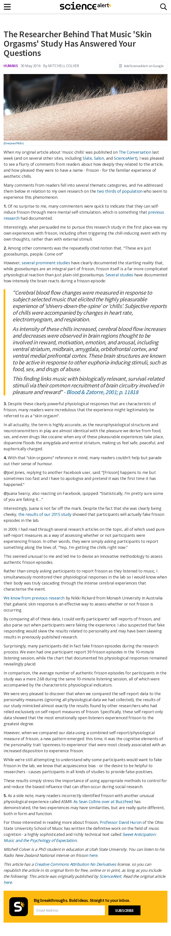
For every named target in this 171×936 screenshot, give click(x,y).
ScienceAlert (125, 158)
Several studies (119, 274)
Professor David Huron (121, 822)
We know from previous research (34, 598)
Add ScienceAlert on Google (144, 66)
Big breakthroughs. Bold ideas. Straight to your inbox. (82, 900)
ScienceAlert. (110, 876)
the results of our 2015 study (44, 514)
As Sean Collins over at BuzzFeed (103, 801)
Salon (99, 158)
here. (8, 882)
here (93, 855)
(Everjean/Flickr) (13, 143)
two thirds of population (119, 191)
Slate (87, 158)
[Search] (163, 7)
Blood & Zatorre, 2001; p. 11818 (102, 392)
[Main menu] (7, 7)
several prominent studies (46, 262)
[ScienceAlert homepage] (85, 7)
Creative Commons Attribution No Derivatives (75, 864)
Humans (11, 65)
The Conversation (135, 152)
